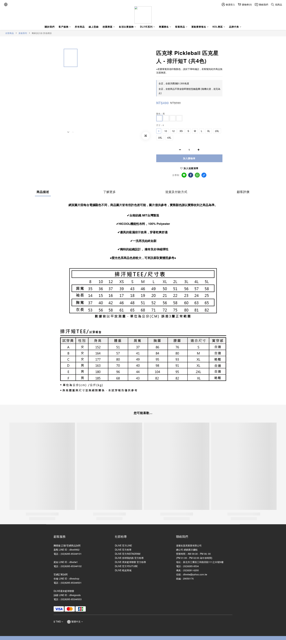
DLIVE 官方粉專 (123, 549)
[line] (184, 175)
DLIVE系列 (146, 26)
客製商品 (180, 26)
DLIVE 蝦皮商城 (123, 570)
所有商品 (80, 26)
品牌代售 (234, 26)
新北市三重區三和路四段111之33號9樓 (203, 562)
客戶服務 (64, 26)
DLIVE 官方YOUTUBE (126, 566)
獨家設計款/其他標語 (42, 33)
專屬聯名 (164, 26)
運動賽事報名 (198, 26)
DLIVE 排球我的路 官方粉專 (129, 557)
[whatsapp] (197, 175)
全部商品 (9, 33)
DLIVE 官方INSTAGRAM (127, 553)
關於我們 (50, 26)
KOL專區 (218, 26)
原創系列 (23, 33)
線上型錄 (94, 26)
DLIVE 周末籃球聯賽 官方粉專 (130, 562)
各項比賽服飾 (126, 26)
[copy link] (203, 175)
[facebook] (190, 175)
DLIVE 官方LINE (123, 545)
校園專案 (108, 26)
